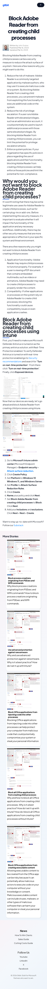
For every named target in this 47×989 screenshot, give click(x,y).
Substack (18, 525)
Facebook (23, 969)
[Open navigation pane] (40, 5)
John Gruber (23, 45)
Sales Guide (23, 939)
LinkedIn (23, 961)
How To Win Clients (23, 935)
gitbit (6, 5)
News (23, 930)
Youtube (23, 957)
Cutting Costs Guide (23, 943)
